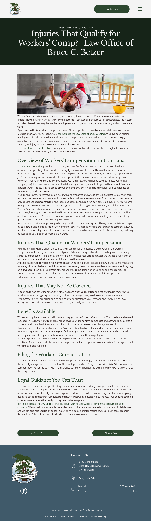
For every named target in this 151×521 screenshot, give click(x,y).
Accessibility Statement (67, 516)
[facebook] (23, 491)
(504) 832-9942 (87, 478)
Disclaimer (83, 516)
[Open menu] (140, 9)
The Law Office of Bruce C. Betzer (34, 148)
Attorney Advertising (97, 516)
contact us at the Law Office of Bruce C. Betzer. (82, 134)
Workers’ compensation (29, 166)
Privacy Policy (50, 516)
